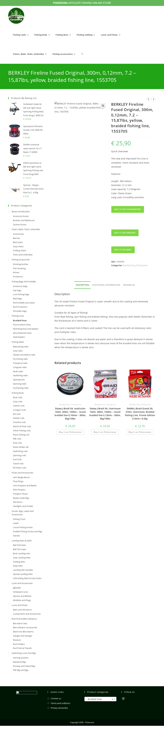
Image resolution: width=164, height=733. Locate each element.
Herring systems (21, 657)
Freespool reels (20, 363)
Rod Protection (20, 306)
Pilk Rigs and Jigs (20, 670)
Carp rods (17, 401)
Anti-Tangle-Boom (21, 477)
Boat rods (17, 397)
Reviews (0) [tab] (129, 285)
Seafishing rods (20, 451)
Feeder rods (18, 418)
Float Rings (18, 481)
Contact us (56, 698)
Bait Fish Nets (19, 545)
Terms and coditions (60, 703)
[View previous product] (148, 99)
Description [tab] (82, 285)
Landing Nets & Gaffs (22, 540)
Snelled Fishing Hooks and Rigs (27, 531)
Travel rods (18, 463)
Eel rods (16, 414)
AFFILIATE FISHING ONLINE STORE (82, 2)
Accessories (18, 233)
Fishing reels (18, 341)
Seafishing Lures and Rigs (24, 653)
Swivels (16, 535)
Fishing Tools (19, 519)
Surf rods (17, 459)
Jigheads (17, 587)
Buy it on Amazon (125, 232)
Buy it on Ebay (123, 249)
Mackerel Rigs (19, 661)
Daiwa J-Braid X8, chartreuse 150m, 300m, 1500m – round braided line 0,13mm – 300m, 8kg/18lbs (105, 413)
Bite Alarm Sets (20, 623)
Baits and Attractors (22, 609)
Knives (16, 272)
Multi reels (18, 371)
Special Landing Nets (23, 574)
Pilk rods (17, 438)
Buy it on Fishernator (128, 209)
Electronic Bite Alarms (23, 631)
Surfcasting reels (21, 387)
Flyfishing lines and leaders (25, 328)
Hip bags (17, 290)
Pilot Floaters (19, 489)
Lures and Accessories (22, 583)
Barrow (16, 238)
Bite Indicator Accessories (25, 627)
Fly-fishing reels (20, 358)
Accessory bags (20, 286)
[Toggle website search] (82, 54)
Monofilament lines (22, 332)
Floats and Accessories (22, 472)
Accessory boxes (21, 216)
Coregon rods (19, 409)
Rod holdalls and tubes (24, 302)
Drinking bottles (20, 264)
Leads (16, 523)
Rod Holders (19, 644)
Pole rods (17, 442)
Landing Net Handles (23, 569)
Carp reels (17, 350)
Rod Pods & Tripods (22, 648)
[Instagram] (123, 698)
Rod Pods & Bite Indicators (24, 618)
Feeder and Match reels (24, 354)
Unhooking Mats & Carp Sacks (27, 578)
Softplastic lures (20, 591)
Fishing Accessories (21, 259)
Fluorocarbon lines (22, 324)
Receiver (17, 639)
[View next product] (153, 99)
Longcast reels (20, 367)
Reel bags (17, 298)
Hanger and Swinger (22, 635)
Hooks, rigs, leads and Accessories (23, 513)
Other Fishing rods (22, 430)
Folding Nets (19, 561)
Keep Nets (18, 565)
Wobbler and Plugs (22, 600)
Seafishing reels (20, 375)
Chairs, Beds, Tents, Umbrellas (26, 229)
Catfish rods (19, 405)
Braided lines (129, 265)
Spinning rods (19, 455)
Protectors (18, 276)
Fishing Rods (18, 392)
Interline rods (19, 422)
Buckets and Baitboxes (24, 220)
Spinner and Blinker (22, 596)
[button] (103, 105)
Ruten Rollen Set (21, 447)
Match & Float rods (22, 426)
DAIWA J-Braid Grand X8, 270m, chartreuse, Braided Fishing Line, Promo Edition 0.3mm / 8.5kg (140, 413)
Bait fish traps (19, 549)
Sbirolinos (17, 502)
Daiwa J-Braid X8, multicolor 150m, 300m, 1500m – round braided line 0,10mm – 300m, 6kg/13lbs (70, 413)
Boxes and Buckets (21, 211)
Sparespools (19, 379)
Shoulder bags (20, 311)
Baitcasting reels (20, 346)
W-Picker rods (19, 467)
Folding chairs (19, 250)
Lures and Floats (20, 605)
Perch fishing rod (21, 434)
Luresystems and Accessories (27, 613)
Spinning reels (19, 383)
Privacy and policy (59, 707)
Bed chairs (18, 242)
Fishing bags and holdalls (24, 281)
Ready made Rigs (21, 498)
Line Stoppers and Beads (25, 485)
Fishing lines (142, 265)
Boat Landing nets (21, 553)
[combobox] (100, 699)
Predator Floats (20, 493)
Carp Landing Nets (22, 557)
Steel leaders (19, 336)
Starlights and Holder (23, 506)
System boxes (19, 224)
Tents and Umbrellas (23, 254)
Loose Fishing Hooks (23, 527)
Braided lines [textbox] (99, 699)
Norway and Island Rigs (24, 666)
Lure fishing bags (21, 294)
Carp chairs (18, 246)
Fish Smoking (19, 268)
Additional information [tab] (106, 285)
